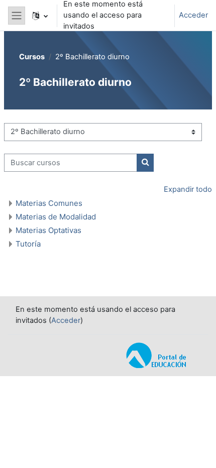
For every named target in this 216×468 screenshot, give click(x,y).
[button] (40, 16)
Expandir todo (188, 189)
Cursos (32, 56)
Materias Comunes (49, 203)
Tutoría (28, 244)
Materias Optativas (48, 230)
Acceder (193, 15)
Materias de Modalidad (56, 216)
